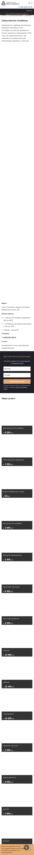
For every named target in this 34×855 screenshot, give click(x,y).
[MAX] (29, 3)
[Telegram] (32, 3)
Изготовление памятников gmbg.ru (17, 14)
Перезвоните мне (17, 381)
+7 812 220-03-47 (25, 7)
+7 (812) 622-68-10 (9, 337)
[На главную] (10, 3)
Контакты (29, 11)
